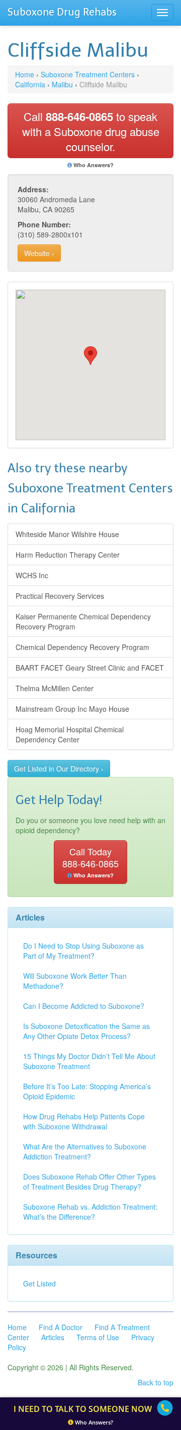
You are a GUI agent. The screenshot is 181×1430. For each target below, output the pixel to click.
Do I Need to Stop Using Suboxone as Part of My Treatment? (83, 951)
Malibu (62, 84)
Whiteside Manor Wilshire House (67, 534)
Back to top (155, 1382)
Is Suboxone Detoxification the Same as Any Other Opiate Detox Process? (86, 1031)
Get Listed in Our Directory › (59, 768)
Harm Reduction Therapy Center (68, 555)
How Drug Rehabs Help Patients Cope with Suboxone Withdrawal (84, 1121)
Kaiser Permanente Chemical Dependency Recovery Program (83, 621)
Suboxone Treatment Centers (88, 74)
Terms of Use (97, 1337)
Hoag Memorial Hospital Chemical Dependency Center (70, 734)
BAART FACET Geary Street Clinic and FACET (90, 668)
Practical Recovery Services (60, 596)
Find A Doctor (60, 1327)
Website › (39, 253)
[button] (90, 355)
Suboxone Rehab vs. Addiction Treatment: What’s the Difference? (90, 1212)
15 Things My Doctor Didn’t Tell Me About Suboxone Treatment (89, 1061)
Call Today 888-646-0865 (90, 862)
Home (24, 74)
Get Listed (39, 1283)
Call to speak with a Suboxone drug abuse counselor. (90, 131)
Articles (52, 1337)
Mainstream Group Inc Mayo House (72, 709)
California (30, 84)
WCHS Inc (32, 575)
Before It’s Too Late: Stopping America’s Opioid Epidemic (87, 1091)
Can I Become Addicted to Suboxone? (83, 1006)
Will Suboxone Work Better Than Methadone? (75, 981)
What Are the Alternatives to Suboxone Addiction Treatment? (84, 1151)
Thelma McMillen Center (55, 688)
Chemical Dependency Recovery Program (82, 647)
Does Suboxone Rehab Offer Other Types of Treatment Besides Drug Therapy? (89, 1182)
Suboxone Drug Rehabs (62, 12)
